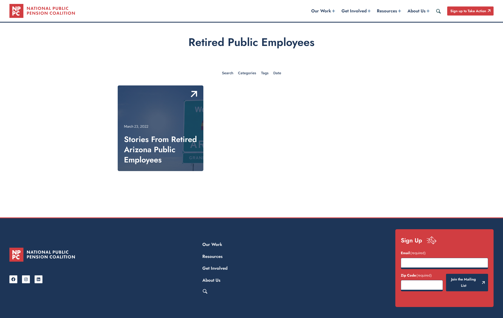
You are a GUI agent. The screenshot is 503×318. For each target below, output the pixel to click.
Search (204, 291)
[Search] (438, 11)
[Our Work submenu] (333, 11)
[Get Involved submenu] (369, 11)
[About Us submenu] (428, 11)
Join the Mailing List (463, 282)
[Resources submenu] (399, 11)
